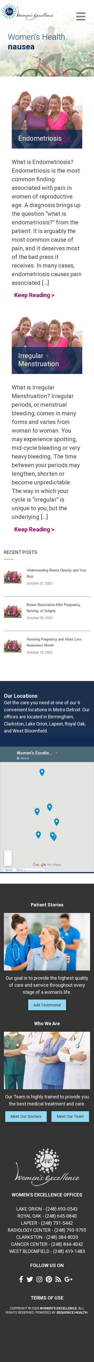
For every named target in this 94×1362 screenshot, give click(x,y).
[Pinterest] (50, 1280)
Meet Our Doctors (26, 1116)
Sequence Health (71, 1312)
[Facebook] (22, 1280)
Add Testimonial (47, 1004)
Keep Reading (34, 295)
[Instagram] (41, 1280)
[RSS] (59, 1280)
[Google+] (69, 1280)
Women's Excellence (58, 1308)
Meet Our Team (70, 1116)
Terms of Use (47, 1298)
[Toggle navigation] (81, 16)
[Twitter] (31, 1280)
